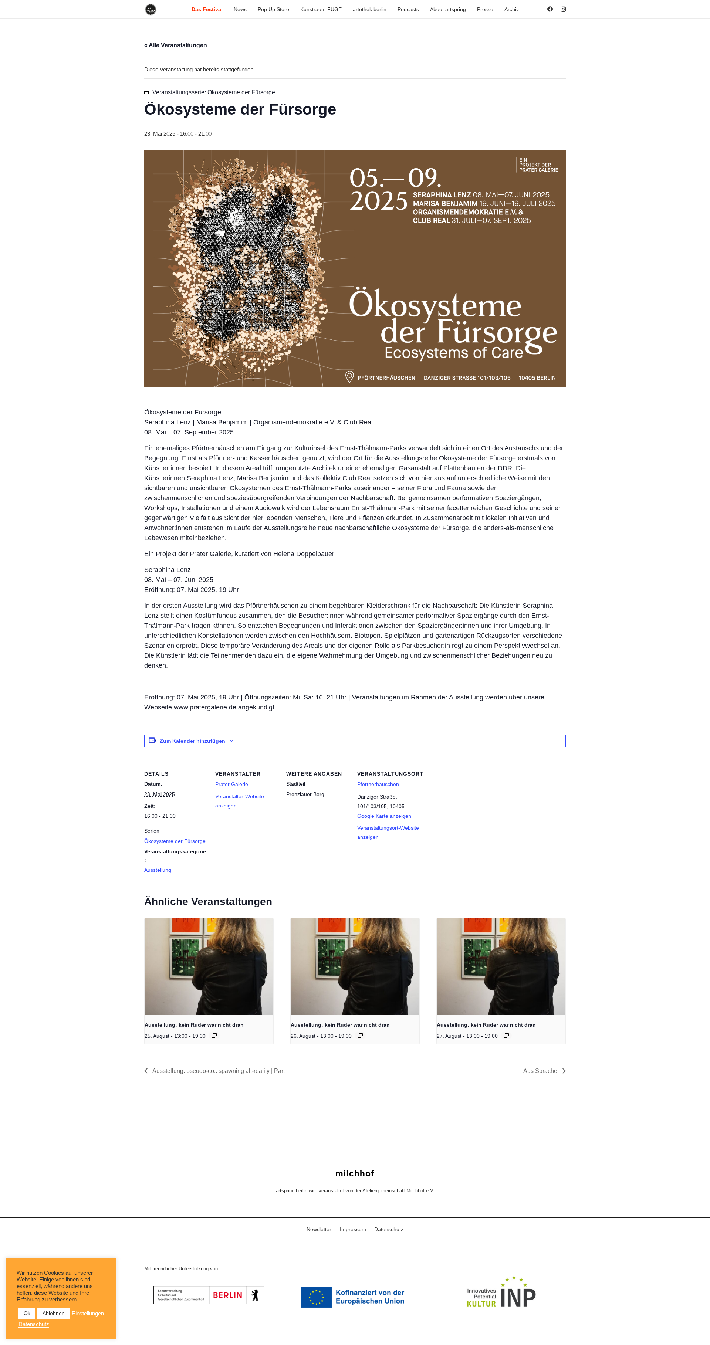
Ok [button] (27, 1313)
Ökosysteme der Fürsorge (175, 841)
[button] (226, 9)
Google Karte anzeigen (384, 816)
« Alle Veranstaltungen (175, 45)
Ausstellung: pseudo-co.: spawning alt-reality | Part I (219, 1071)
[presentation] (209, 966)
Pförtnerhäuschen (378, 784)
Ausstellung (157, 870)
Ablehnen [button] (54, 1313)
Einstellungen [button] (88, 1314)
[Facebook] (550, 9)
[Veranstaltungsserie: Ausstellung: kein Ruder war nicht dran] (214, 1035)
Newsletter (319, 1229)
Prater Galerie (231, 784)
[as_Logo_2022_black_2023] (150, 9)
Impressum (353, 1229)
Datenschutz (388, 1229)
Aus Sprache (541, 1071)
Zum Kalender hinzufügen (192, 741)
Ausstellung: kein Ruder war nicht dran (194, 1025)
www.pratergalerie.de (205, 707)
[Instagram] (563, 9)
